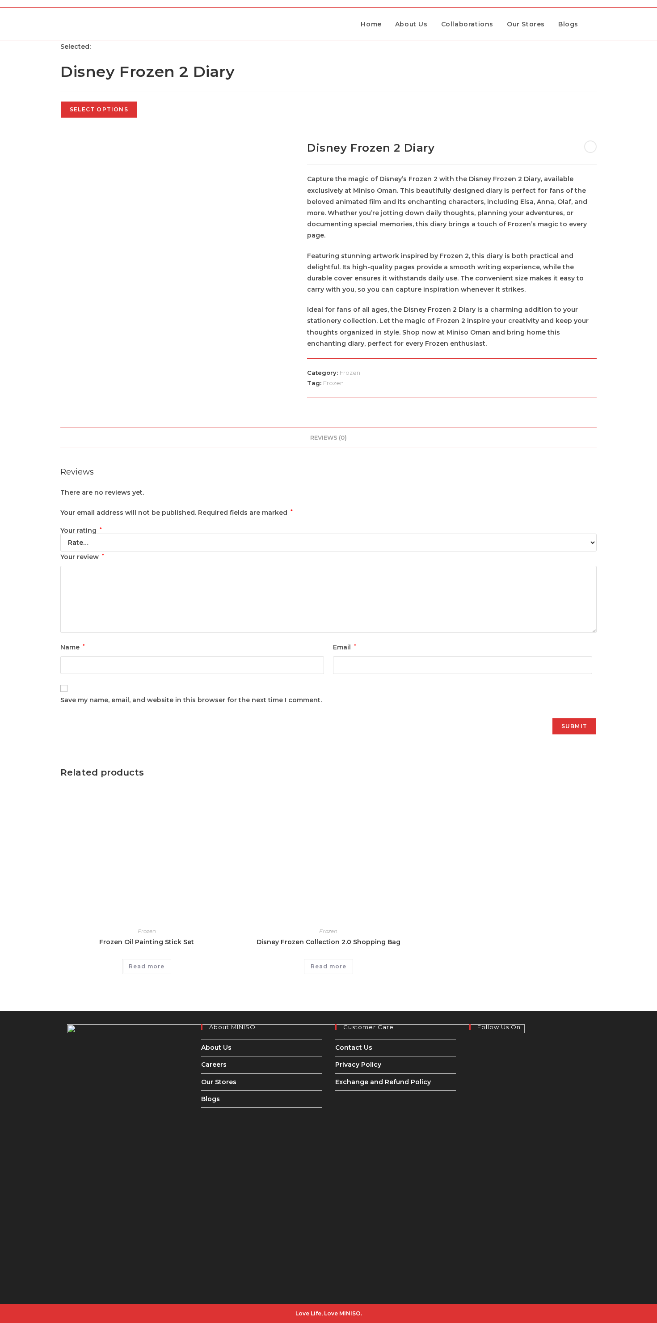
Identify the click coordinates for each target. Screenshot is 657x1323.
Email (344, 647)
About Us (216, 1047)
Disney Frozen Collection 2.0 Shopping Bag (328, 942)
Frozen (350, 372)
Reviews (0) (328, 437)
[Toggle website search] (594, 24)
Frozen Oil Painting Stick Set (146, 942)
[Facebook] (471, 1044)
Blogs (210, 1099)
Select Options (99, 109)
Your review (82, 557)
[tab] (328, 438)
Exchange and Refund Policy (383, 1082)
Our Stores (218, 1082)
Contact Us (353, 1047)
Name (72, 647)
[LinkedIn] (471, 1067)
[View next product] (590, 146)
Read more (146, 966)
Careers (214, 1064)
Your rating (81, 530)
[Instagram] (471, 1056)
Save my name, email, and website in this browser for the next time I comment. (191, 700)
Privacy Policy (358, 1064)
